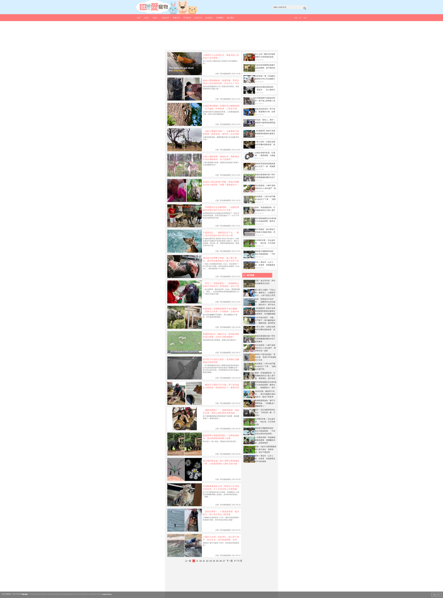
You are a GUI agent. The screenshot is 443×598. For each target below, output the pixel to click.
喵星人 (155, 17)
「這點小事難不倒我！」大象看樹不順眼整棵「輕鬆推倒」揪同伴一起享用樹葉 (221, 134)
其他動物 (209, 17)
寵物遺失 (230, 17)
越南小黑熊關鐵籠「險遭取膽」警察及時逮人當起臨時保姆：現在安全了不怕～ (221, 83)
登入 (300, 18)
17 (224, 561)
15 (217, 561)
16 (220, 561)
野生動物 (187, 17)
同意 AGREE (436, 595)
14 (214, 561)
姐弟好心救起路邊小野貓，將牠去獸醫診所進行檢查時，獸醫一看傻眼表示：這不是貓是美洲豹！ (221, 185)
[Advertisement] (221, 35)
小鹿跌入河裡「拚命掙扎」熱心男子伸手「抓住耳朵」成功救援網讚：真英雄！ (221, 540)
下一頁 (229, 561)
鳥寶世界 (176, 17)
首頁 (138, 17)
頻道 (296, 18)
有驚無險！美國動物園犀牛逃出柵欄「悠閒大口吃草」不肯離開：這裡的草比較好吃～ (221, 311)
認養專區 (219, 17)
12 (207, 561)
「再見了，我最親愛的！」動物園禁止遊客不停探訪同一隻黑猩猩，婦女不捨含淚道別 (221, 286)
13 (210, 561)
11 (204, 561)
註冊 (305, 18)
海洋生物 (198, 17)
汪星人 (146, 17)
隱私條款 (25, 594)
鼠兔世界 (165, 17)
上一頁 (188, 561)
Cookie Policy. (107, 594)
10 (200, 561)
